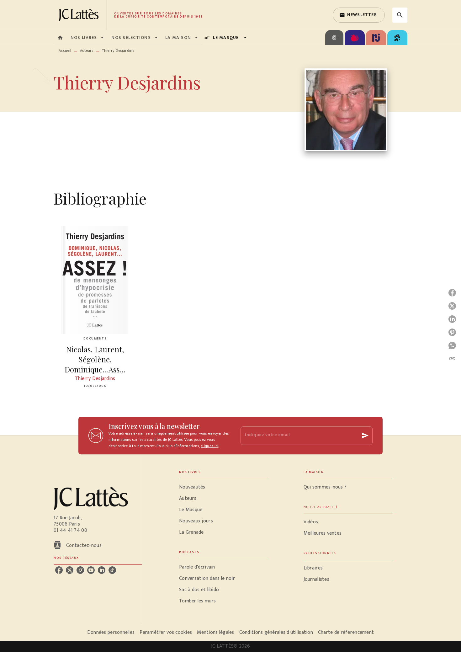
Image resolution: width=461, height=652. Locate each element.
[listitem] (59, 570)
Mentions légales (215, 632)
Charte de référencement (346, 632)
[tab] (60, 37)
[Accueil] (80, 15)
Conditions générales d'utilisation (276, 632)
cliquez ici (209, 446)
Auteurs (86, 50)
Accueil (65, 50)
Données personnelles (111, 632)
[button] (359, 15)
